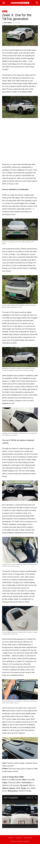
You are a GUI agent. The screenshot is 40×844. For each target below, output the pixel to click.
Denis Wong (7, 22)
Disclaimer (18, 838)
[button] (3, 3)
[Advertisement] (20, 141)
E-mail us (10, 838)
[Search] (37, 3)
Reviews (5, 11)
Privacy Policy (28, 838)
